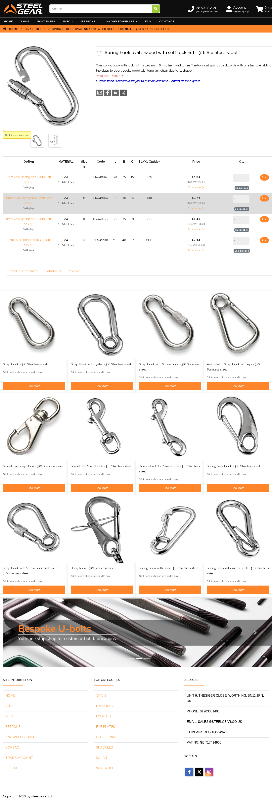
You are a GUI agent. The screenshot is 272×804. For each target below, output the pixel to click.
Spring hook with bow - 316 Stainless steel (168, 568)
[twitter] (199, 772)
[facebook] (189, 772)
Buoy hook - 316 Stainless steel (93, 568)
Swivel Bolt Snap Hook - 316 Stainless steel (101, 466)
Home (8, 21)
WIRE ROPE (105, 768)
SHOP (9, 706)
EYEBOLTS (104, 706)
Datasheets (53, 271)
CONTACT (167, 21)
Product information (24, 271)
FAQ (148, 21)
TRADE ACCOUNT (19, 758)
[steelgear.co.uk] (23, 8)
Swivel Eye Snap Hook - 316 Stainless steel (33, 466)
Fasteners (46, 21)
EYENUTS (103, 716)
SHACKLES (104, 747)
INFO (67, 21)
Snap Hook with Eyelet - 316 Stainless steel (101, 364)
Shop (25, 21)
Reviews (73, 271)
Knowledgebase (121, 21)
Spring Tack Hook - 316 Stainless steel (233, 466)
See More (34, 386)
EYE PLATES (105, 727)
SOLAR (101, 758)
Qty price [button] (195, 187)
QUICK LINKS (106, 737)
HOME (10, 695)
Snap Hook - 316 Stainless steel (25, 364)
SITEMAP (12, 768)
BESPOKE (89, 21)
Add (264, 177)
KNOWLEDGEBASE (20, 737)
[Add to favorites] (99, 53)
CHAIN (101, 695)
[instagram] (209, 772)
